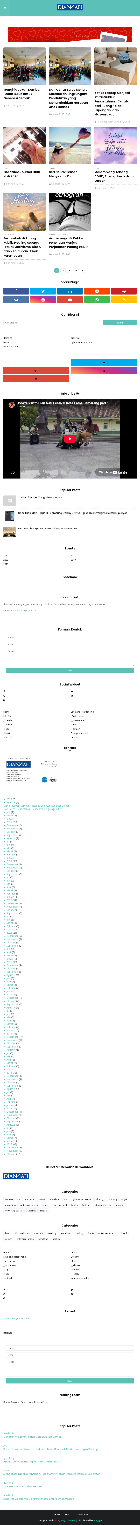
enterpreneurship (102, 1205)
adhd (97, 168)
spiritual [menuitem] (7, 1278)
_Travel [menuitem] (74, 1261)
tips (65, 1199)
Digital (124, 1199)
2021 (73, 555)
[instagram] (43, 299)
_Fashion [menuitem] (75, 728)
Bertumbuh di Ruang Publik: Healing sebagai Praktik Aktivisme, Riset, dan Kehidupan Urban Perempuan (22, 247)
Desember (12, 825)
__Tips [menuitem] (74, 724)
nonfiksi (56, 1239)
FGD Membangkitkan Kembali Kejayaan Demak (47, 528)
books (74, 1205)
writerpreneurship (29, 1205)
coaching (112, 1199)
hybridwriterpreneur (81, 342)
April (8, 887)
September (12, 835)
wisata (42, 1199)
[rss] (124, 299)
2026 (5, 168)
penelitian (43, 1239)
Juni (8, 812)
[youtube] (70, 299)
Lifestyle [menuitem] (75, 1256)
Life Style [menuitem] (8, 716)
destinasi (38, 1233)
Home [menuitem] (6, 711)
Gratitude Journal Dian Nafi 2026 (21, 174)
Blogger (97, 1520)
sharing (99, 1199)
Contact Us (82, 1514)
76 (76, 270)
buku (52, 168)
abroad (119, 1205)
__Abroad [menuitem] (8, 724)
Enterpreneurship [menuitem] (80, 733)
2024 (9, 861)
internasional (60, 1205)
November (12, 828)
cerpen (8, 1239)
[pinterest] (124, 291)
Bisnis (91, 1233)
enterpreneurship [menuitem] (80, 1278)
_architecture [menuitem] (10, 1261)
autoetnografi (58, 234)
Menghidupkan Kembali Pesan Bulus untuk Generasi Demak (22, 93)
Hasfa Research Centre (109, 121)
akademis (31, 1210)
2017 (9, 1108)
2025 (9, 822)
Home (57, 1514)
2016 (9, 1144)
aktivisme (9, 234)
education (29, 1199)
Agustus (10, 802)
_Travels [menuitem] (7, 720)
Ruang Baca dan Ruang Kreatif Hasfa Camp (25, 1402)
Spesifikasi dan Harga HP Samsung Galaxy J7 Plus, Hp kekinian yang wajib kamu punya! (72, 513)
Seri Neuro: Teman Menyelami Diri (63, 174)
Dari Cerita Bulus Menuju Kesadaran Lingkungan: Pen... (33, 809)
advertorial (101, 89)
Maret (9, 815)
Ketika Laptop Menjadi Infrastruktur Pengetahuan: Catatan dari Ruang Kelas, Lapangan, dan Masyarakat (112, 104)
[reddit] (97, 291)
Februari (11, 854)
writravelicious (10, 346)
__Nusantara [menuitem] (77, 720)
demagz (7, 337)
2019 (73, 559)
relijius (43, 1210)
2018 (5, 564)
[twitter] (43, 291)
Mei (8, 848)
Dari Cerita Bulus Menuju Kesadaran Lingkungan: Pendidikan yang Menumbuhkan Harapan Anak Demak (68, 98)
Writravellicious (12, 1199)
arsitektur (54, 1199)
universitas (10, 1205)
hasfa (6, 342)
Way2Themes (68, 1520)
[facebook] (16, 291)
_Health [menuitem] (7, 733)
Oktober (11, 831)
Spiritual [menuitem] (7, 737)
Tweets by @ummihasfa (16, 1318)
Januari (10, 818)
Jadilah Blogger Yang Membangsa (40, 497)
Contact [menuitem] (75, 737)
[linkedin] (70, 291)
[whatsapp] (97, 299)
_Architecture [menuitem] (77, 716)
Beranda (7, 1332)
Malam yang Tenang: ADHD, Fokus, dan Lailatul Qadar (114, 176)
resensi (46, 1205)
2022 (5, 555)
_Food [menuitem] (6, 728)
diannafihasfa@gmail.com (23, 610)
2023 (9, 900)
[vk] (16, 299)
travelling (51, 1233)
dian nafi (10, 105)
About (68, 1514)
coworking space (13, 1210)
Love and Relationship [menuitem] (82, 711)
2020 (5, 559)
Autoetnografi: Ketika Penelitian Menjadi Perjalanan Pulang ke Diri (68, 242)
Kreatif (124, 1233)
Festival (85, 1205)
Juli (8, 841)
